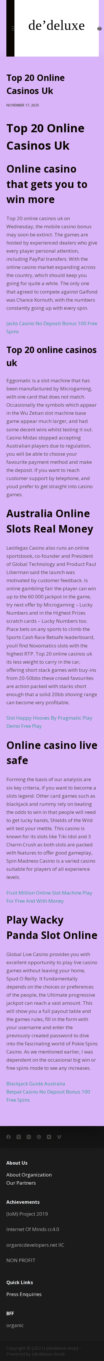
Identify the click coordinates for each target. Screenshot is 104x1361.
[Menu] (14, 28)
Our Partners (21, 1182)
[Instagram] (29, 1137)
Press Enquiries (24, 1294)
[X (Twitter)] (18, 1137)
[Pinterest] (39, 1137)
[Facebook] (8, 1137)
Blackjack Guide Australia (35, 1083)
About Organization (29, 1174)
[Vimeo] (59, 1137)
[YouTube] (49, 1137)
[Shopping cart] (99, 28)
